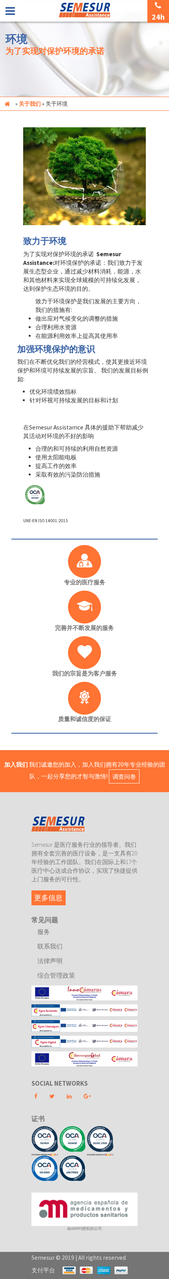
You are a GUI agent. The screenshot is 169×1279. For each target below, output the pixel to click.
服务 (43, 932)
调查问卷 (124, 776)
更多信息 (48, 897)
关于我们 (30, 103)
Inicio (7, 103)
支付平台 (43, 1270)
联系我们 (49, 946)
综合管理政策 (56, 975)
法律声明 (49, 961)
